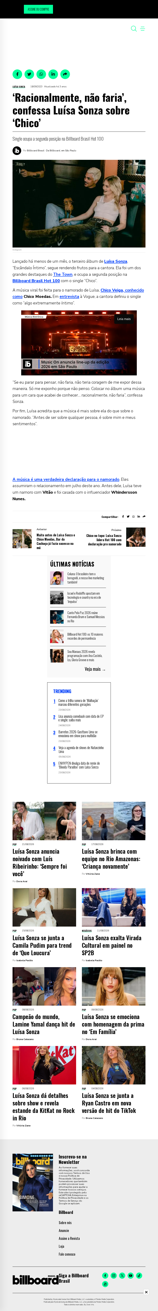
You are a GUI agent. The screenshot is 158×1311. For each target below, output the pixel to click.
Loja (61, 1246)
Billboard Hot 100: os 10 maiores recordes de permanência (85, 636)
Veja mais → (95, 669)
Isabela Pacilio (24, 960)
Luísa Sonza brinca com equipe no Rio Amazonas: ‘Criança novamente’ (111, 858)
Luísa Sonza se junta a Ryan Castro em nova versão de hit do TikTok (109, 1103)
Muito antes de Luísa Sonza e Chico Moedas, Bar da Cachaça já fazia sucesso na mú (56, 541)
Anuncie (64, 1230)
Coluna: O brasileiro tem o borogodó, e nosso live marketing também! (85, 578)
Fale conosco (67, 1254)
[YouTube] (131, 1276)
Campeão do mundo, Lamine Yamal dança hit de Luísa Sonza (44, 1024)
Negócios (87, 930)
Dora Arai (21, 881)
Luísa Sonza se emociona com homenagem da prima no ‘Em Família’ (113, 1024)
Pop (15, 844)
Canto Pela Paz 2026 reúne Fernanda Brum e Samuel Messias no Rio (86, 616)
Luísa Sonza (19, 86)
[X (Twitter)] (122, 1276)
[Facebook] (105, 1276)
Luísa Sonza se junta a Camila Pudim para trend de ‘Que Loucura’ (42, 945)
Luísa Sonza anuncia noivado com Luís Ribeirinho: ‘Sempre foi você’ (40, 862)
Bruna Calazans (25, 1039)
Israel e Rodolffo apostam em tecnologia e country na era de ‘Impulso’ (84, 597)
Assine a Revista (69, 1238)
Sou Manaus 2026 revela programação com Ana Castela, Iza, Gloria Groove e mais (84, 655)
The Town (62, 274)
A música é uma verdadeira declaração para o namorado (66, 479)
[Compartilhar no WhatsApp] (41, 74)
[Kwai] (105, 1284)
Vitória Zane (93, 873)
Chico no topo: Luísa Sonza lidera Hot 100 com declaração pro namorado (103, 539)
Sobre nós (65, 1222)
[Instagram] (114, 1276)
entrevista (69, 296)
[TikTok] (139, 1276)
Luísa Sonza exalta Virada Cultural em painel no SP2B (111, 945)
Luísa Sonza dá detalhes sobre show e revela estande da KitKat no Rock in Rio (44, 1106)
